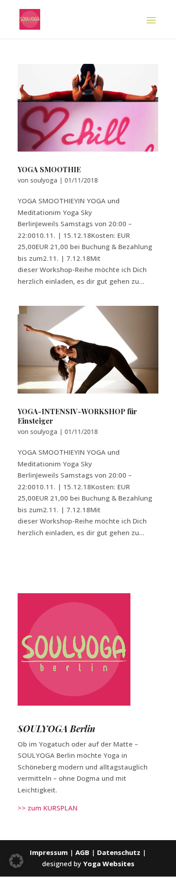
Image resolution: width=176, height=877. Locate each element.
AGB (83, 852)
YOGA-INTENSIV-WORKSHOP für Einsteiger (77, 416)
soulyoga (43, 180)
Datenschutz (118, 852)
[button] (16, 861)
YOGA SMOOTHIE (49, 169)
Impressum (49, 852)
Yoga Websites (108, 863)
